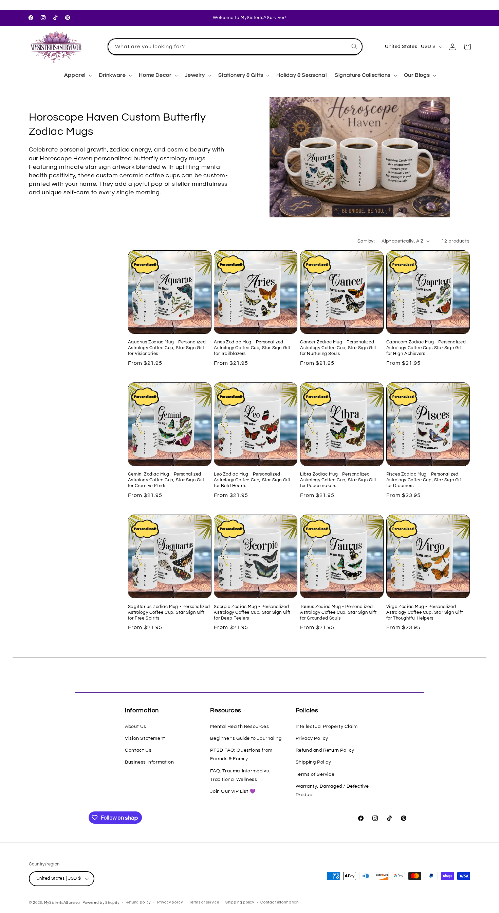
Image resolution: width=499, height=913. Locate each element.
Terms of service (204, 902)
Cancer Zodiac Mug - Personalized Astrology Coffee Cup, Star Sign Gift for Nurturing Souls (338, 348)
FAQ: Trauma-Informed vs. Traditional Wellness (240, 775)
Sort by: (366, 241)
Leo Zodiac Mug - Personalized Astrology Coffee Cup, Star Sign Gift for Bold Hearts (252, 480)
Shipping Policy (313, 762)
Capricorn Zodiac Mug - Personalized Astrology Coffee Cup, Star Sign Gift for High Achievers (426, 348)
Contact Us (138, 750)
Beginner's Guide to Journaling (245, 738)
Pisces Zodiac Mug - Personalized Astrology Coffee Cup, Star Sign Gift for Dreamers (424, 480)
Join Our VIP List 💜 (232, 791)
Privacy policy (170, 902)
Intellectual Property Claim (327, 726)
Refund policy (138, 902)
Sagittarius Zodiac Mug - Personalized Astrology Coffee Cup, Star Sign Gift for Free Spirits (169, 612)
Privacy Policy (312, 738)
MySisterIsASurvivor (62, 903)
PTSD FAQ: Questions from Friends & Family (241, 754)
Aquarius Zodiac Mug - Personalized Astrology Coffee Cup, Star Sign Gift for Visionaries (167, 348)
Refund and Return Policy (325, 750)
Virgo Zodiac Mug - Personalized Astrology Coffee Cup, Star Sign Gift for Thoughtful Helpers (424, 612)
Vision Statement (145, 738)
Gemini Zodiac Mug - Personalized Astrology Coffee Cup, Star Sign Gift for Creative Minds (166, 480)
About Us (135, 726)
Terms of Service (315, 774)
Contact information (279, 902)
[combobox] (235, 46)
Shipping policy (239, 902)
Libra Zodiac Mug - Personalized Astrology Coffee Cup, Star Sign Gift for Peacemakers (338, 480)
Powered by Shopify (100, 903)
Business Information (149, 762)
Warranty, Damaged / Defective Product (332, 790)
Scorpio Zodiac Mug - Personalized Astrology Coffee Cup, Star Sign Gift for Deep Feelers (252, 612)
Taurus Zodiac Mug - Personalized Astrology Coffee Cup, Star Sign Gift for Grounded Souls (338, 612)
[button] (77, 75)
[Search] (354, 46)
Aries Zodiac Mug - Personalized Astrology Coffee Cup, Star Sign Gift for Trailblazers (252, 348)
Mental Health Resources (239, 726)
